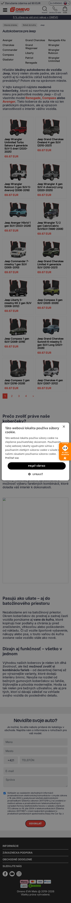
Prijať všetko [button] (36, 465)
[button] (35, 474)
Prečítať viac (12, 457)
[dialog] (35, 452)
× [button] (63, 426)
